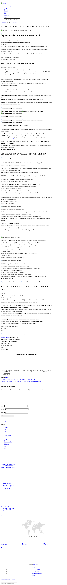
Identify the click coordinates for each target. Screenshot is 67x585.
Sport (5, 448)
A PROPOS (35, 567)
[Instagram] (5, 558)
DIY (5, 13)
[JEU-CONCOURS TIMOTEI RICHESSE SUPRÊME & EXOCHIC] (7, 363)
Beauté (6, 11)
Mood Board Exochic (37, 573)
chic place (6, 429)
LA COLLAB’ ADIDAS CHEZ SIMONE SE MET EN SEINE (21, 381)
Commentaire (4, 402)
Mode (5, 17)
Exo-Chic (35, 564)
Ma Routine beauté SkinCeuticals (32, 371)
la (13, 138)
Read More (3, 421)
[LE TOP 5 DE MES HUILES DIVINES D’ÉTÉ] (45, 363)
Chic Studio (37, 569)
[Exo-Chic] (4, 3)
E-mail (3, 409)
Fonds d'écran (7, 435)
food (5, 437)
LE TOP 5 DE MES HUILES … (45, 371)
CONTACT (35, 575)
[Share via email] (6, 377)
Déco (5, 431)
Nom (2, 406)
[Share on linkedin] (8, 377)
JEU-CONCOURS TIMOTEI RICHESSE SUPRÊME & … (7, 372)
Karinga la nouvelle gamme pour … (19, 371)
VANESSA (3, 22)
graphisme (6, 9)
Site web (3, 412)
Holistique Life (8, 6)
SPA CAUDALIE (5, 337)
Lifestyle (6, 15)
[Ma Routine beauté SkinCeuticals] (33, 363)
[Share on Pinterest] (7, 377)
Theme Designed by (8, 579)
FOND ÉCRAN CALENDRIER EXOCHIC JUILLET (19, 379)
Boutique (37, 571)
